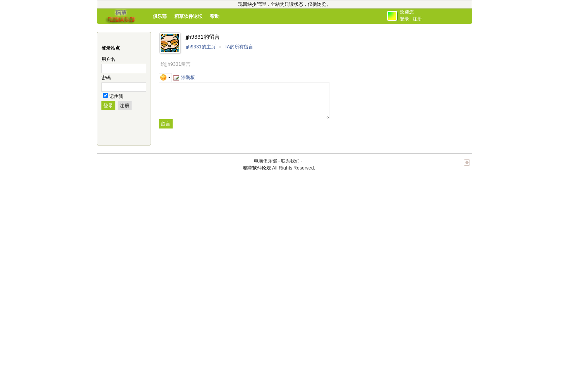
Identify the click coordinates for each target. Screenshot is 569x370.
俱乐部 (160, 16)
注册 (417, 19)
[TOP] (466, 166)
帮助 (214, 16)
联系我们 (290, 161)
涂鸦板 (188, 77)
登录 (404, 19)
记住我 (116, 96)
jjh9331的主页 (201, 47)
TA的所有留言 (239, 47)
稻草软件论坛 (188, 16)
